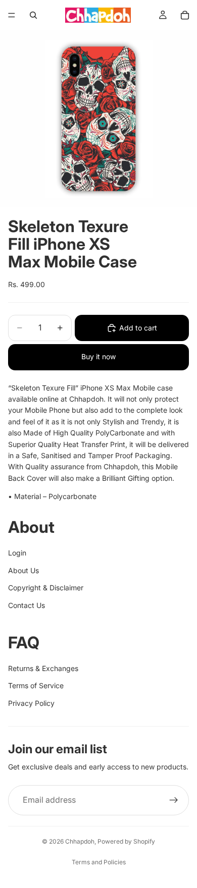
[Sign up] (173, 800)
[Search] (33, 15)
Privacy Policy (31, 703)
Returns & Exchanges (43, 668)
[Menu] (11, 15)
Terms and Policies (99, 862)
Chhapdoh (79, 841)
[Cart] (185, 15)
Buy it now (98, 356)
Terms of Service (36, 685)
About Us (23, 570)
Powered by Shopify (126, 841)
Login (17, 552)
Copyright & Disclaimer (45, 587)
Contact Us (26, 605)
